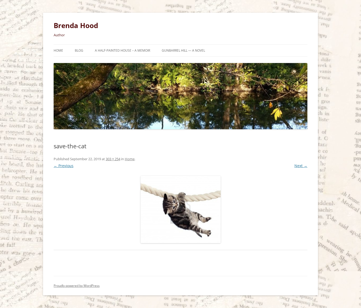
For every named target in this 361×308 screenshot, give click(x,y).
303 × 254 (113, 159)
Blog (79, 50)
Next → (300, 165)
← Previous (63, 165)
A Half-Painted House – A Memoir (122, 50)
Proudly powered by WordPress (77, 285)
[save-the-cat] (180, 209)
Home (58, 50)
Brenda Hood (76, 25)
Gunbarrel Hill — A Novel (183, 50)
